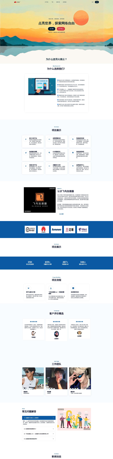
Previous (21, 229)
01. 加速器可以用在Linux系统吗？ (31, 417)
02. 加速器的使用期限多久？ (30, 428)
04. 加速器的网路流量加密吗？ (31, 438)
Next (91, 229)
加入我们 (61, 214)
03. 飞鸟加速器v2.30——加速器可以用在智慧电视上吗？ (36, 433)
